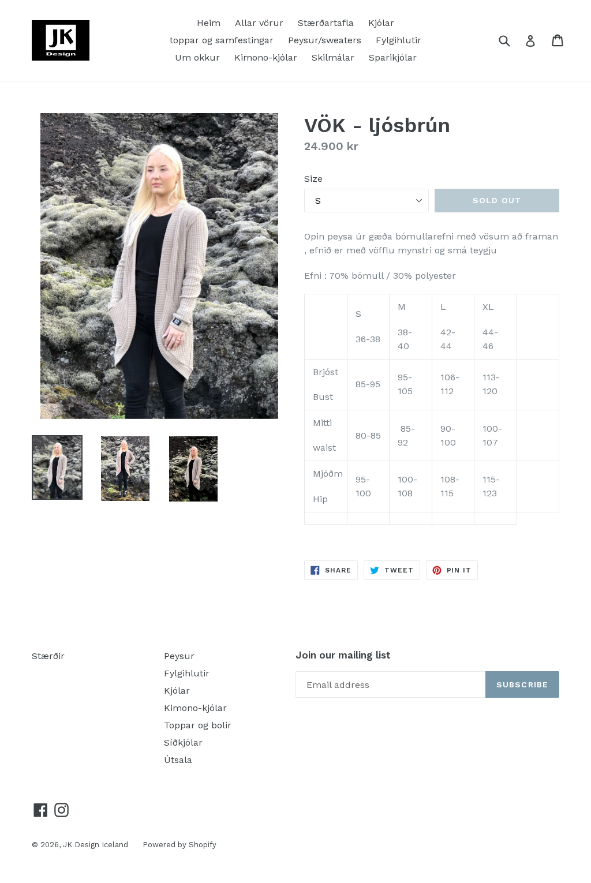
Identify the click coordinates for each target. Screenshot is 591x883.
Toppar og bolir (197, 725)
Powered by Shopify (179, 844)
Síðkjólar (183, 742)
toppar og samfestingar (222, 40)
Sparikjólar (393, 57)
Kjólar (381, 22)
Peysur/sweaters (324, 40)
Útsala (178, 759)
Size (313, 178)
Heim (208, 22)
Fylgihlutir (398, 40)
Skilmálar (333, 57)
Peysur (179, 655)
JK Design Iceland (95, 844)
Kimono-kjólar (265, 57)
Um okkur (197, 57)
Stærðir (48, 655)
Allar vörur (259, 22)
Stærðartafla (326, 22)
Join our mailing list (343, 655)
